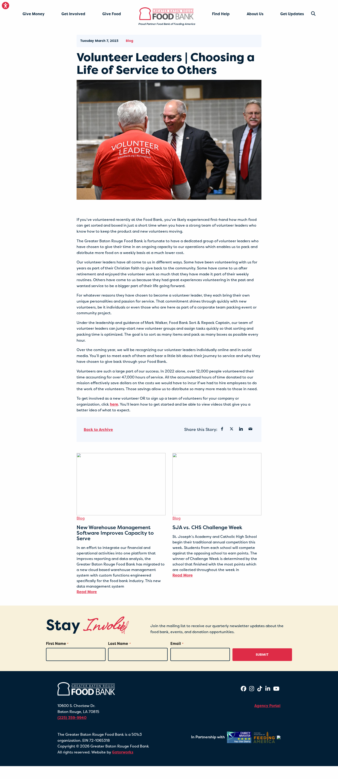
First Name (57, 643)
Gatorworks (122, 752)
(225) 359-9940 (71, 717)
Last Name (119, 643)
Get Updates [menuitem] (292, 13)
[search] (309, 13)
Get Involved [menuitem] (73, 13)
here (114, 404)
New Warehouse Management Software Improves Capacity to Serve (115, 533)
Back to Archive (98, 429)
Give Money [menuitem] (34, 13)
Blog (129, 40)
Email (176, 643)
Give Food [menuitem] (111, 13)
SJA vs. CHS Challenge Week (207, 527)
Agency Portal (267, 705)
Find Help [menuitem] (221, 13)
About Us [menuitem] (255, 13)
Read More (87, 591)
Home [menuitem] (146, 11)
